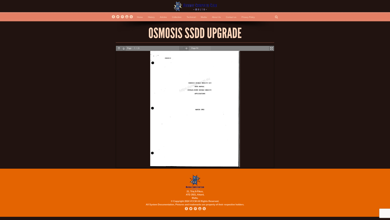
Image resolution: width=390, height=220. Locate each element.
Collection (176, 17)
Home (140, 17)
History (151, 17)
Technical (191, 17)
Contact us (231, 17)
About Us (216, 17)
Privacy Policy (248, 17)
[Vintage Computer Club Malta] (195, 6)
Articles (163, 17)
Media (204, 17)
